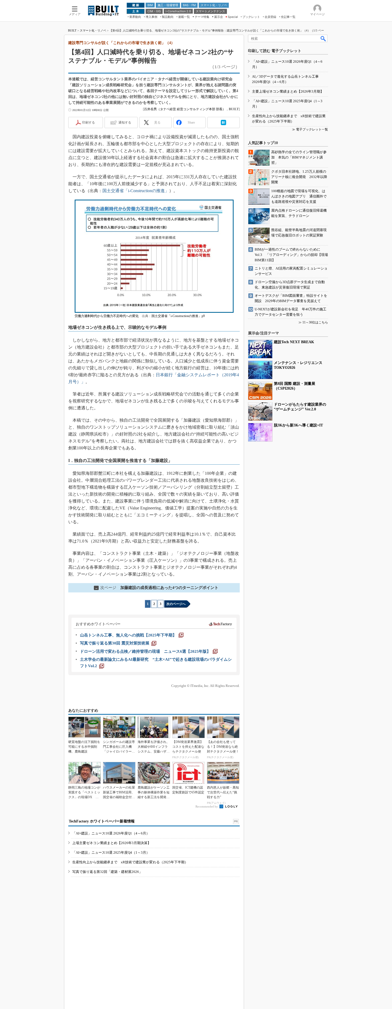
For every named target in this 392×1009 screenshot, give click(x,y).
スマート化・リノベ (93, 30)
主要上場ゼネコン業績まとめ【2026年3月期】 (288, 91)
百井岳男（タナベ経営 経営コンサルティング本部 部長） (185, 109)
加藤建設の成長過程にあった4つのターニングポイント (156, 587)
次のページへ (176, 604)
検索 (323, 38)
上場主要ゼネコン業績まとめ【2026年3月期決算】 (111, 843)
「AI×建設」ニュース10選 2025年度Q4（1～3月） (111, 852)
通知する (124, 122)
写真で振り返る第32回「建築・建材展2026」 (107, 872)
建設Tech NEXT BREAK (294, 342)
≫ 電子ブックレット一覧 (310, 129)
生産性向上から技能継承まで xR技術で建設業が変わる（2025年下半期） (130, 862)
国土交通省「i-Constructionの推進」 (135, 190)
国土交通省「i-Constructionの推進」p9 (178, 316)
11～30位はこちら (315, 322)
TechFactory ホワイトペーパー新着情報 (102, 821)
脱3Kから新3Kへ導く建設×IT (298, 425)
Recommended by (207, 806)
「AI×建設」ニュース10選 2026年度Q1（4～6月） (111, 833)
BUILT (72, 30)
